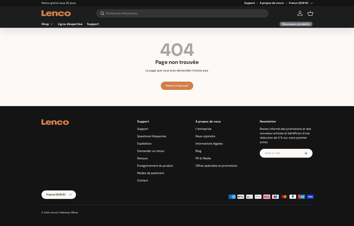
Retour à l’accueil (177, 85)
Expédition (144, 144)
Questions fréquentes (151, 136)
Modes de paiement (150, 173)
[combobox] (182, 13)
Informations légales (209, 144)
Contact (142, 180)
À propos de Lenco (272, 3)
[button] (310, 13)
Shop (45, 24)
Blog (198, 151)
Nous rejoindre (205, 136)
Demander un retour (150, 151)
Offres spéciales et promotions (216, 166)
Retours (142, 158)
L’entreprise (203, 129)
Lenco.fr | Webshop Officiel (64, 212)
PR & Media (203, 158)
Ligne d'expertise (70, 24)
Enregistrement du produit (155, 166)
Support (249, 3)
